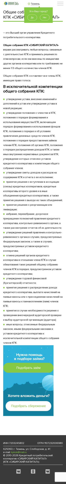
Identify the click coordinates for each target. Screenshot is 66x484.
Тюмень (35, 3)
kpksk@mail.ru (19, 452)
